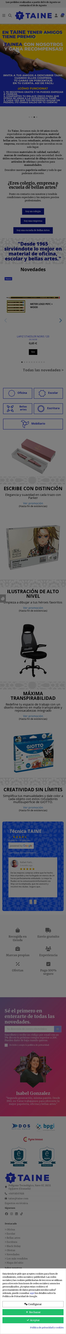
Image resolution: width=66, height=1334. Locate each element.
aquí (32, 1293)
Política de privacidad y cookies (47, 1327)
